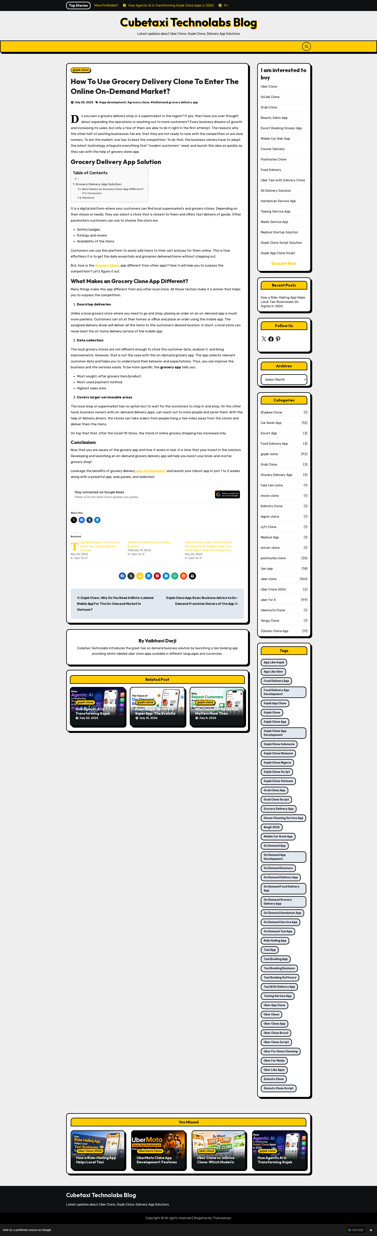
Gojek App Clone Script (278, 253)
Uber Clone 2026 (273, 589)
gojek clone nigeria (277, 762)
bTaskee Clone (271, 412)
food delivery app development (276, 692)
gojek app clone (275, 703)
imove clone (270, 496)
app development (113, 102)
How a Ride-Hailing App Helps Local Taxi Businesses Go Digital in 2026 (283, 302)
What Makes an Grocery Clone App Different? (113, 189)
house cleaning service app (283, 818)
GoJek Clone (270, 97)
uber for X (268, 600)
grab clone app (274, 790)
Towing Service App (275, 211)
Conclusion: (94, 193)
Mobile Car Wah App (275, 138)
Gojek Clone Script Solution (281, 243)
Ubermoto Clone (273, 610)
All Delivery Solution (276, 191)
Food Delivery (271, 170)
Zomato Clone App (274, 631)
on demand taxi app (278, 931)
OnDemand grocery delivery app (175, 102)
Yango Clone (270, 621)
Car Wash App (271, 423)
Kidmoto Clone (272, 506)
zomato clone (274, 1079)
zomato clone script (279, 1088)
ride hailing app (275, 940)
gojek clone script (277, 772)
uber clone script (276, 1042)
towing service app (278, 996)
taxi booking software (280, 977)
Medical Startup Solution (279, 232)
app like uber (273, 671)
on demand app (275, 845)
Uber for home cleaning (281, 1051)
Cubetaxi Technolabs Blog (188, 22)
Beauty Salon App (274, 118)
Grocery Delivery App (276, 475)
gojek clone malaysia (278, 753)
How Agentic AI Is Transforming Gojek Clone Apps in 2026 (92, 713)
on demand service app (280, 922)
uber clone (269, 579)
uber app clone (274, 1005)
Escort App (269, 433)
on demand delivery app (281, 877)
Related (88, 197)
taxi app (267, 568)
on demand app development (275, 857)
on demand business (278, 868)
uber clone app (274, 1023)
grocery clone (139, 102)
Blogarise (201, 1218)
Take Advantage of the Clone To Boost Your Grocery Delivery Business (100, 546)
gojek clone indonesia (279, 744)
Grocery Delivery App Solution (98, 184)
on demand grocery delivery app (278, 901)
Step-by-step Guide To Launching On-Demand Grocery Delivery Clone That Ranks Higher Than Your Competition (209, 546)
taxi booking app (276, 959)
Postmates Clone (273, 159)
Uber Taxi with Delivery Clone (283, 180)
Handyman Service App (278, 201)
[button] (188, 1230)
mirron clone (270, 548)
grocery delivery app (279, 809)
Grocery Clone (107, 265)
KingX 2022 (272, 827)
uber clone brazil (276, 1033)
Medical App (270, 537)
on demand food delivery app (281, 888)
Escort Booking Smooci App (281, 128)
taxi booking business (279, 968)
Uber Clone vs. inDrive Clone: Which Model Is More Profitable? (215, 1161)
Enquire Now (284, 263)
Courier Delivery (273, 149)
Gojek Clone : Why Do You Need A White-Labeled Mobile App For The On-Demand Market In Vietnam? (115, 604)
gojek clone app (275, 721)
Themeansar (222, 1218)
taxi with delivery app (279, 986)
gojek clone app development (275, 733)
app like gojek (274, 662)
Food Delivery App (274, 444)
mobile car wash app (278, 836)
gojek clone (81, 70)
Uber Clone (269, 86)
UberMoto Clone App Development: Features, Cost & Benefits (157, 1161)
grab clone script (276, 799)
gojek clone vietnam (278, 781)
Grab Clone (269, 107)
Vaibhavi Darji (160, 641)
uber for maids (274, 1060)
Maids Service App (274, 222)
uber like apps (274, 1070)
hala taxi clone (272, 485)
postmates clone (273, 558)
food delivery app (276, 681)
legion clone (270, 516)
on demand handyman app (282, 913)
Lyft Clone (268, 527)
